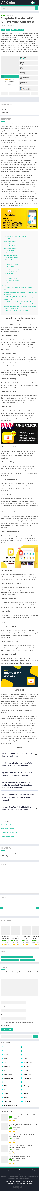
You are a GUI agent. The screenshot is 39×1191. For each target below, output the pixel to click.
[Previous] (1, 908)
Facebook (4, 93)
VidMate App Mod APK (8, 836)
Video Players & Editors (17, 29)
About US (22, 1183)
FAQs (4, 285)
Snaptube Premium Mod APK (10, 960)
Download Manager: (10, 248)
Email (3, 1007)
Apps (11, 16)
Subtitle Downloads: (10, 276)
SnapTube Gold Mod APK (9, 957)
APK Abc (18, 1170)
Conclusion (5, 283)
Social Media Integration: (11, 257)
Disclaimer (17, 1181)
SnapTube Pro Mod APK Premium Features (14, 236)
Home (7, 16)
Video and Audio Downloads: (13, 262)
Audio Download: (9, 243)
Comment (4, 977)
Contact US (29, 1183)
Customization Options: (11, 280)
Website (3, 1015)
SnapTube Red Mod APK (27, 960)
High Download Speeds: (11, 264)
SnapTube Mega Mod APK (25, 957)
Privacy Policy (24, 1181)
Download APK (11, 76)
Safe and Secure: (9, 260)
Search (35, 1036)
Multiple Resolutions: (10, 239)
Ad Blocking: (8, 273)
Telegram (26, 93)
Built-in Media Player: (11, 271)
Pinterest (19, 93)
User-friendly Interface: (11, 278)
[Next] (37, 908)
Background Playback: (11, 255)
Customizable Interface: (11, 253)
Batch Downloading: (10, 246)
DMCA (31, 1181)
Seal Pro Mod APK (6, 825)
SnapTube (23, 59)
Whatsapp (34, 93)
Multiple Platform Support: (12, 269)
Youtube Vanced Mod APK (9, 832)
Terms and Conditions (14, 1183)
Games (12, 1181)
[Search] (36, 8)
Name (3, 999)
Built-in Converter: (10, 250)
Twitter (12, 93)
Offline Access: (9, 266)
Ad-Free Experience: (10, 241)
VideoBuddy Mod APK (7, 828)
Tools (8, 29)
